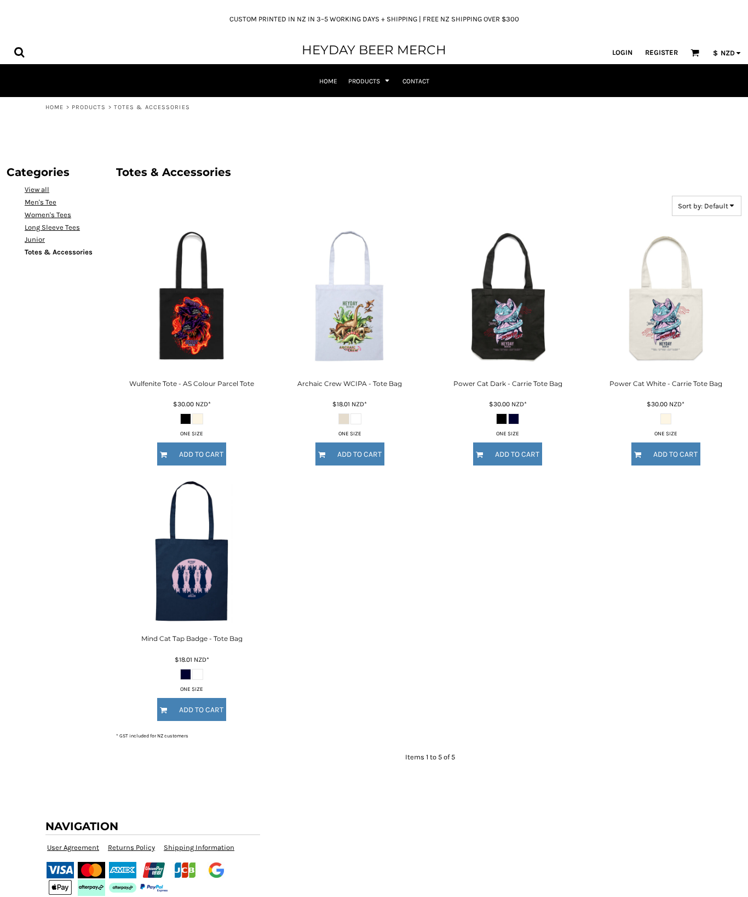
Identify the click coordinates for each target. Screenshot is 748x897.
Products (89, 107)
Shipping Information (199, 847)
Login (622, 52)
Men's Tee (40, 202)
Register (661, 52)
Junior (35, 239)
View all (37, 189)
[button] (19, 52)
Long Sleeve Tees (52, 227)
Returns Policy (131, 847)
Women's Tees (48, 215)
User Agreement (73, 847)
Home (54, 107)
